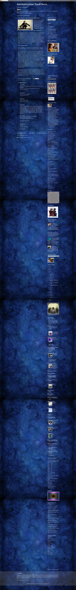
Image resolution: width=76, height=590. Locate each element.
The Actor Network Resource (52, 486)
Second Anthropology (52, 373)
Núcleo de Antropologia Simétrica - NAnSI (53, 479)
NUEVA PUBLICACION (52, 417)
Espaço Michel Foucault (51, 480)
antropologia (51, 331)
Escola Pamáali (50, 483)
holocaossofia (51, 427)
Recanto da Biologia (52, 401)
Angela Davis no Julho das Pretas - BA (55, 339)
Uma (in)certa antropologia (53, 320)
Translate (54, 20)
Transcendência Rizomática (53, 440)
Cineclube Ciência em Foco (53, 353)
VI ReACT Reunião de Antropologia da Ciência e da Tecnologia (53, 350)
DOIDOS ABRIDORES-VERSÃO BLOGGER (52, 376)
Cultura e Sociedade (50, 157)
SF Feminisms (51, 393)
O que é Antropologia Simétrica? (52, 37)
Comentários (51, 99)
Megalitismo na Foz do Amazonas (52, 363)
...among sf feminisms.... (52, 394)
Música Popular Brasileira (51, 154)
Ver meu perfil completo (51, 126)
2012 (49, 271)
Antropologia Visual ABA (53, 370)
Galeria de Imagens (50, 33)
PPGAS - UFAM (50, 464)
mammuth (40, 583)
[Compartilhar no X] (36, 78)
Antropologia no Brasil (52, 337)
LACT (50, 325)
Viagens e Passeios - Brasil (51, 168)
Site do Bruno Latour (51, 485)
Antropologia (50, 139)
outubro (51, 277)
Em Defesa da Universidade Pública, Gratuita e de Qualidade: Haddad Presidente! (54, 224)
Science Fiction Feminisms (53, 397)
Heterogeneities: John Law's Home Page (53, 448)
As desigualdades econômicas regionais (53, 285)
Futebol (49, 153)
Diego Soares (29, 11)
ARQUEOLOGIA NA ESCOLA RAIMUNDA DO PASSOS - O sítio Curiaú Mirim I (54, 366)
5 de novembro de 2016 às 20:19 (24, 120)
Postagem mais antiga (41, 133)
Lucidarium (21, 124)
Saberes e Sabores (50, 181)
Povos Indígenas (50, 138)
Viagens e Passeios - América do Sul (53, 182)
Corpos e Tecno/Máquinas (53, 443)
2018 (49, 266)
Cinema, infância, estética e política (54, 354)
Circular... (50, 381)
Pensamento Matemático (51, 179)
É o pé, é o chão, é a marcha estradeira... (53, 380)
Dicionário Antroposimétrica (52, 36)
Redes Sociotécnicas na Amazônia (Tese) (52, 149)
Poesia (49, 167)
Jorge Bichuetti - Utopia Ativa (53, 420)
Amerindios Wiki (51, 455)
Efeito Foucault (50, 161)
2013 (49, 269)
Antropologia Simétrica (32, 4)
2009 (49, 300)
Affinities (50, 414)
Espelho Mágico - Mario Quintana (53, 232)
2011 (49, 272)
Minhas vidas (51, 433)
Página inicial (31, 133)
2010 (49, 299)
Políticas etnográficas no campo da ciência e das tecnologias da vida (55, 333)
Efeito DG (49, 150)
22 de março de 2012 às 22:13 (24, 89)
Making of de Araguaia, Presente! (53, 344)
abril (50, 292)
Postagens (50, 97)
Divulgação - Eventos (51, 135)
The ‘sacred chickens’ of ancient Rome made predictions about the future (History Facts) (53, 322)
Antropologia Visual (52, 417)
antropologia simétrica (51, 131)
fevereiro (51, 295)
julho (50, 289)
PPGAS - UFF (50, 468)
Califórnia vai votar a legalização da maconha (53, 445)
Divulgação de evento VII (54, 403)
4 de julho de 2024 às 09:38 (24, 126)
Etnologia (49, 165)
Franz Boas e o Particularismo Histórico (55, 246)
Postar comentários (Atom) (23, 135)
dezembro (51, 274)
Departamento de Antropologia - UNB (53, 461)
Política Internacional (51, 156)
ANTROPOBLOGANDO (53, 359)
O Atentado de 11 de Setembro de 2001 (53, 283)
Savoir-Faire (50, 453)
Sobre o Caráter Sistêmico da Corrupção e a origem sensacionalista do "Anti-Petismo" (55, 239)
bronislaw (50, 408)
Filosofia (49, 172)
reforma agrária (50, 186)
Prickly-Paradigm (50, 477)
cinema (49, 185)
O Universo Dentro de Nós (55, 428)
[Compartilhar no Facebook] (37, 78)
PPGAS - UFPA (50, 469)
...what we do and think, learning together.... (53, 398)
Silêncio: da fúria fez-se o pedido (53, 440)
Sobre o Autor (50, 27)
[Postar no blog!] (35, 78)
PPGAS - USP (50, 474)
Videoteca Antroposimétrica (52, 30)
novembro (51, 275)
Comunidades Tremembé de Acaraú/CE (53, 452)
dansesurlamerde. (51, 390)
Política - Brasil (50, 132)
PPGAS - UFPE (50, 467)
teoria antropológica (50, 187)
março (51, 294)
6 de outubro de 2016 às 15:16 (24, 101)
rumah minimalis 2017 (52, 360)
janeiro (51, 297)
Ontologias (49, 162)
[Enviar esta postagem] (33, 78)
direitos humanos (50, 136)
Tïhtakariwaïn (54, 384)
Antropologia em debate (52, 449)
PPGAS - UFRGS (50, 462)
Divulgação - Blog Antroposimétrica (53, 159)
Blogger (48, 583)
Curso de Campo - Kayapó (51, 32)
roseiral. (50, 391)
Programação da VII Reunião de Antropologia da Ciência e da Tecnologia (53, 327)
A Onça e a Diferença (51, 487)
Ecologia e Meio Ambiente (51, 143)
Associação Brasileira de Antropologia (53, 459)
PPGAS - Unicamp (50, 465)
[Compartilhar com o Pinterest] (38, 78)
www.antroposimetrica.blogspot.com (27, 13)
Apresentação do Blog (51, 26)
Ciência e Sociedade (50, 141)
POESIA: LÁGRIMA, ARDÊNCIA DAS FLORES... (54, 422)
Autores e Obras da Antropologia (52, 34)
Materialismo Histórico (51, 178)
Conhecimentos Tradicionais (52, 171)
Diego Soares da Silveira (52, 107)
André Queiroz (51, 344)
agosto (51, 287)
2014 (49, 268)
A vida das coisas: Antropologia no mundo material (53, 348)
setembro (51, 278)
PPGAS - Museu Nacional (51, 472)
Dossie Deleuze (50, 482)
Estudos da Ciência (50, 145)
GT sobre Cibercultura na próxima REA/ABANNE (54, 410)
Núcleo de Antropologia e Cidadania (53, 475)
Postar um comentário (22, 128)
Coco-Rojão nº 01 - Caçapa (52, 377)
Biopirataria (49, 169)
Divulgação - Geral (50, 146)
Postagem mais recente (21, 133)
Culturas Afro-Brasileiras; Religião (53, 175)
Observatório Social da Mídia (52, 142)
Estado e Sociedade (50, 164)
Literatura (49, 177)
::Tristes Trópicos (51, 383)
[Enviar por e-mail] (35, 78)
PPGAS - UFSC (50, 471)
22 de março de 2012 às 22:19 (24, 95)
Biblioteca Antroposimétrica (52, 29)
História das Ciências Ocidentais (52, 174)
